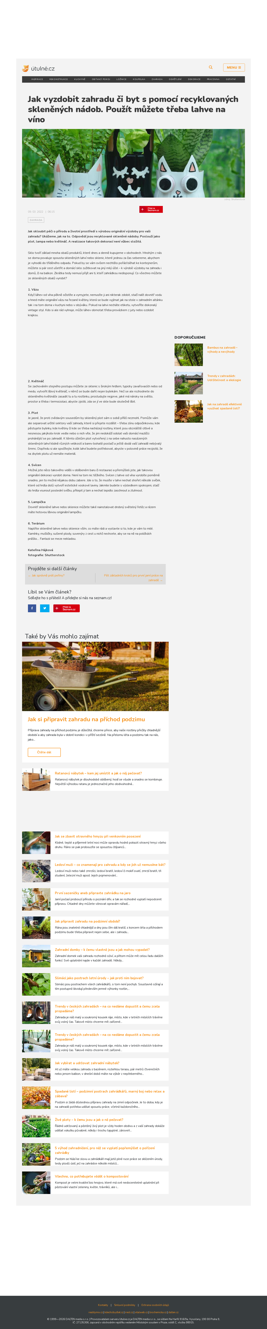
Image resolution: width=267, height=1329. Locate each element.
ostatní (231, 79)
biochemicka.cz (158, 1312)
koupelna (139, 79)
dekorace (194, 79)
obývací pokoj (101, 79)
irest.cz (129, 1312)
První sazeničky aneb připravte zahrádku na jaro (93, 893)
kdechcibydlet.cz (114, 1312)
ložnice (121, 79)
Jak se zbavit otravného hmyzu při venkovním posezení (98, 836)
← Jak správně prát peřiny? (46, 575)
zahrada (157, 79)
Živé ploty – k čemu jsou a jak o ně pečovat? (89, 1120)
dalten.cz (173, 1312)
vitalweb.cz (141, 1312)
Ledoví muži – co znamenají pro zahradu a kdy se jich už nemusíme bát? (110, 865)
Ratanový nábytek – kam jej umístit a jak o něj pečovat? (98, 773)
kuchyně (79, 79)
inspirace (37, 79)
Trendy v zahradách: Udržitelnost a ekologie (224, 378)
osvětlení (175, 79)
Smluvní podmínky (124, 1305)
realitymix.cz (96, 1312)
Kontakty (103, 1305)
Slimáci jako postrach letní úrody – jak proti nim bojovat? (99, 978)
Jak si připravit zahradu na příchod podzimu (86, 719)
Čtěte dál (44, 752)
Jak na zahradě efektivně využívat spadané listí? (224, 406)
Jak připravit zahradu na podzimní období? (87, 921)
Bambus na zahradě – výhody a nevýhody (222, 350)
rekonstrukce (58, 79)
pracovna (213, 79)
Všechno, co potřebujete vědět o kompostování (91, 1176)
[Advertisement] (133, 29)
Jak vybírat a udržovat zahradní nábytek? (87, 1063)
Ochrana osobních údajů (155, 1305)
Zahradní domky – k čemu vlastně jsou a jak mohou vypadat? (102, 950)
